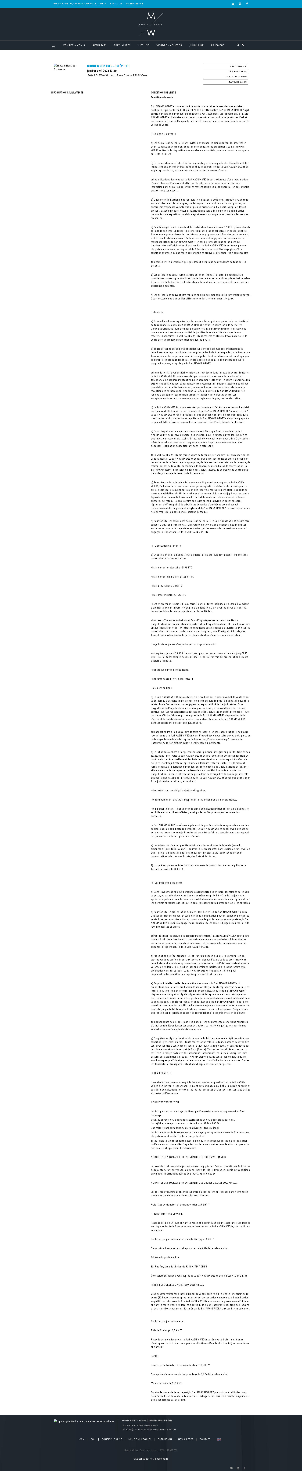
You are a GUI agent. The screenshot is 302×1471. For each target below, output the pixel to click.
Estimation (165, 1439)
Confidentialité (112, 1439)
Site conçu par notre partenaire (151, 1458)
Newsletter (116, 3)
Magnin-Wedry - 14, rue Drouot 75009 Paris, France (79, 3)
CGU (93, 1439)
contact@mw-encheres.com (162, 1429)
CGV (81, 1439)
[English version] (218, 1439)
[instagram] (240, 4)
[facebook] (247, 4)
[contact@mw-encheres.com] (233, 4)
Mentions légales (140, 1439)
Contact (205, 1439)
